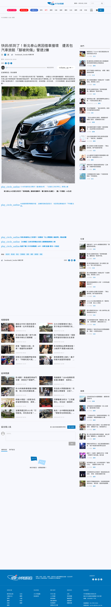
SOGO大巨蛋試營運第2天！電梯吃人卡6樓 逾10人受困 (83, 303)
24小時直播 (37, 594)
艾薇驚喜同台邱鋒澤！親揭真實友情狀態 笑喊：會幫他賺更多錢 (83, 474)
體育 (66, 10)
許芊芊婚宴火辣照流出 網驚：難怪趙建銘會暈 (83, 73)
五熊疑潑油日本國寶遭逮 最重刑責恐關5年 (83, 399)
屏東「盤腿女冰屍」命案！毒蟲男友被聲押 (7, 349)
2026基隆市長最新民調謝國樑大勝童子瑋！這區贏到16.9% (83, 157)
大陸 (81, 10)
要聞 (51, 10)
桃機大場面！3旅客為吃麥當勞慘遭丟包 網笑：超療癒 (7, 402)
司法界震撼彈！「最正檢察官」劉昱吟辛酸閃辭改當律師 (83, 110)
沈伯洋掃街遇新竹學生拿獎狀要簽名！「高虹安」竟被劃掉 (83, 139)
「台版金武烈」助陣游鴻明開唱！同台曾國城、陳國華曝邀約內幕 (83, 418)
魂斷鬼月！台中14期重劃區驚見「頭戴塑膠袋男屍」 (83, 247)
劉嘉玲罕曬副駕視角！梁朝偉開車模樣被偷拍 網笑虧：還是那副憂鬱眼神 (83, 484)
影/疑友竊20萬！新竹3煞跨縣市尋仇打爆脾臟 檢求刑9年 (7, 338)
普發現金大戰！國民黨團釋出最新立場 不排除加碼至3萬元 (83, 101)
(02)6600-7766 (91, 598)
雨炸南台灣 (24, 10)
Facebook (93, 579)
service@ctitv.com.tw (96, 605)
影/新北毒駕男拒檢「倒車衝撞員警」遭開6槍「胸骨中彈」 (83, 92)
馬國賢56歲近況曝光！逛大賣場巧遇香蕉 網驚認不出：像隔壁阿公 (83, 427)
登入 (101, 10)
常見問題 (69, 596)
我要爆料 (69, 600)
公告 (68, 594)
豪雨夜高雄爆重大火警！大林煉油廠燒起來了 (83, 284)
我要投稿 (69, 603)
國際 (76, 10)
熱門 (46, 10)
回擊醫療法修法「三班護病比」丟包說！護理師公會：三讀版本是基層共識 (46, 402)
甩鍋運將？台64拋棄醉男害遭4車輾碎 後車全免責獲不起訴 (46, 380)
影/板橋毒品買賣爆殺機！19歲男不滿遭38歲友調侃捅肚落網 (46, 349)
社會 (56, 10)
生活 (71, 10)
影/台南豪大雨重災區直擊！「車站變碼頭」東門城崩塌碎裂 (83, 148)
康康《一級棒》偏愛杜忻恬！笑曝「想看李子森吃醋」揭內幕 (83, 455)
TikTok (101, 579)
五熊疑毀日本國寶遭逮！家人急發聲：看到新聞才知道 (83, 408)
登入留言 (71, 427)
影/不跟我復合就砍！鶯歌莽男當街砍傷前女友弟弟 (46, 338)
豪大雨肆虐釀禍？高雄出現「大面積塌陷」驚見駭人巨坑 (83, 82)
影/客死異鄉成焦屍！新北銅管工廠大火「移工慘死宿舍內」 (83, 265)
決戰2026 (34, 10)
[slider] (26, 67)
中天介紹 (52, 594)
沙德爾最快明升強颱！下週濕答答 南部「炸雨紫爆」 (83, 176)
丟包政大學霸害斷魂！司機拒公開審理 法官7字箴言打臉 (46, 391)
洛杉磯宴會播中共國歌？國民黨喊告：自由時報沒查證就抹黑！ (83, 129)
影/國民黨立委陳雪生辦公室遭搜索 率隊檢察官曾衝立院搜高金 (83, 63)
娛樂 (61, 10)
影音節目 (36, 596)
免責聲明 (52, 603)
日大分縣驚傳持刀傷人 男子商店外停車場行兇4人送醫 (46, 327)
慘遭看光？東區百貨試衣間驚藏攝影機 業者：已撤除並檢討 (83, 331)
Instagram (96, 579)
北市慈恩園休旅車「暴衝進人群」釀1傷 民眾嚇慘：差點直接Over (83, 322)
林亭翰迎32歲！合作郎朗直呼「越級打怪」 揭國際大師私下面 (83, 465)
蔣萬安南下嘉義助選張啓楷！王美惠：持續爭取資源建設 (83, 167)
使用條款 (52, 598)
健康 (21, 603)
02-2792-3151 (94, 603)
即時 (41, 10)
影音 (85, 10)
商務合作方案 (54, 605)
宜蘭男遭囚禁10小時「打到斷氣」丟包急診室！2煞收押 (7, 413)
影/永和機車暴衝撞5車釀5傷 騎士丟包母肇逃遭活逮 (7, 391)
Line (99, 579)
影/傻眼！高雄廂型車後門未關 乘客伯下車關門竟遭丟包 (7, 380)
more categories (97, 10)
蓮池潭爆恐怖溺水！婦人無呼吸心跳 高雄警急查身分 (83, 313)
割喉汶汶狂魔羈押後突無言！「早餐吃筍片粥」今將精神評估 (7, 360)
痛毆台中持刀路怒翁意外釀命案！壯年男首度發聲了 (7, 327)
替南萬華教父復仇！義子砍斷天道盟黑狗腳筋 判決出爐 (46, 360)
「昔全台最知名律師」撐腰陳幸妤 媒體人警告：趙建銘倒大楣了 (83, 120)
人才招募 (52, 596)
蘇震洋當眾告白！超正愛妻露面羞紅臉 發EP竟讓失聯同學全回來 (83, 446)
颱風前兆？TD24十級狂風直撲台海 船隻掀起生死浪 (83, 54)
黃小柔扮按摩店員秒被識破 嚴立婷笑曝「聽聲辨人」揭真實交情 (83, 436)
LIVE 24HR (12, 10)
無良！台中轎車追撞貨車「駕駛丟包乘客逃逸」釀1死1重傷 (46, 413)
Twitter (90, 579)
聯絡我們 (69, 598)
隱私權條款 (53, 600)
